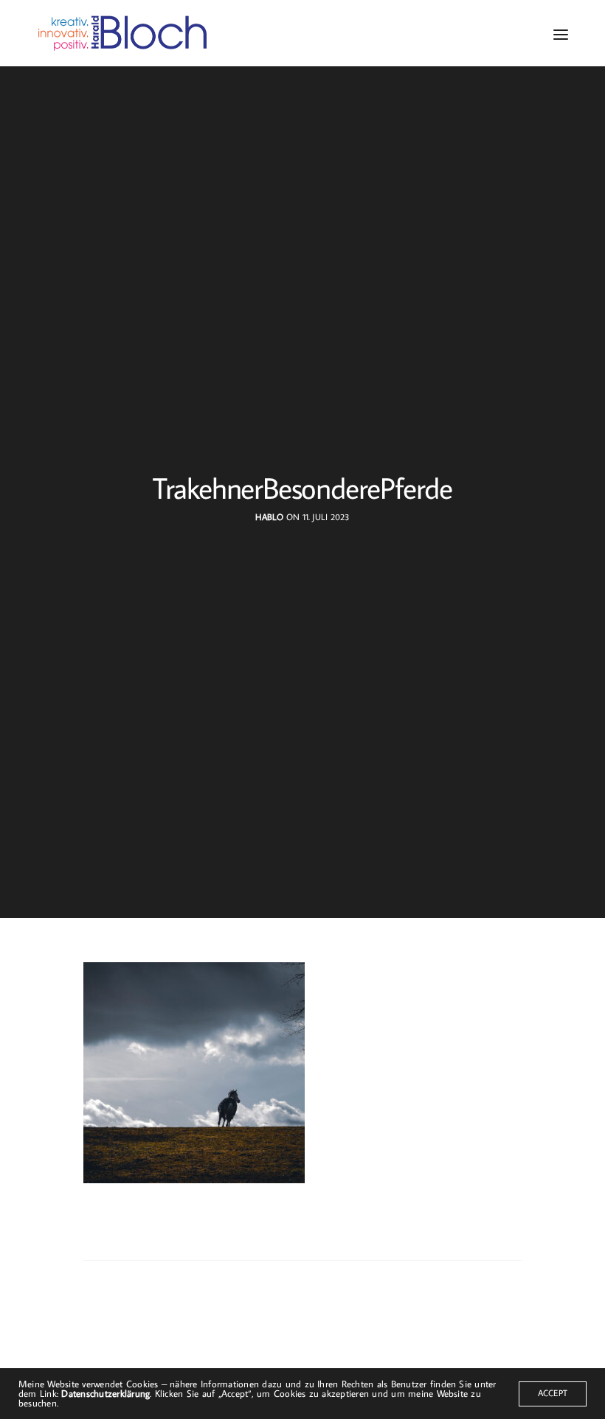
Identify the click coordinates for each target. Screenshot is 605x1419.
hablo (269, 516)
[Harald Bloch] (123, 33)
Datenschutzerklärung (105, 1393)
